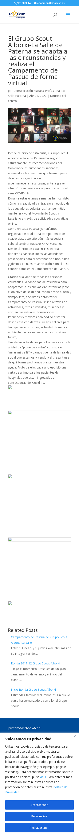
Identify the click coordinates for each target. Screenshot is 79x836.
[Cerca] (74, 736)
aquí (43, 777)
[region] (39, 784)
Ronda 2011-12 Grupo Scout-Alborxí (35, 663)
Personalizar (39, 816)
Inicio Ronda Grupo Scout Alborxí (33, 690)
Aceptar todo (39, 805)
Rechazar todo (39, 828)
